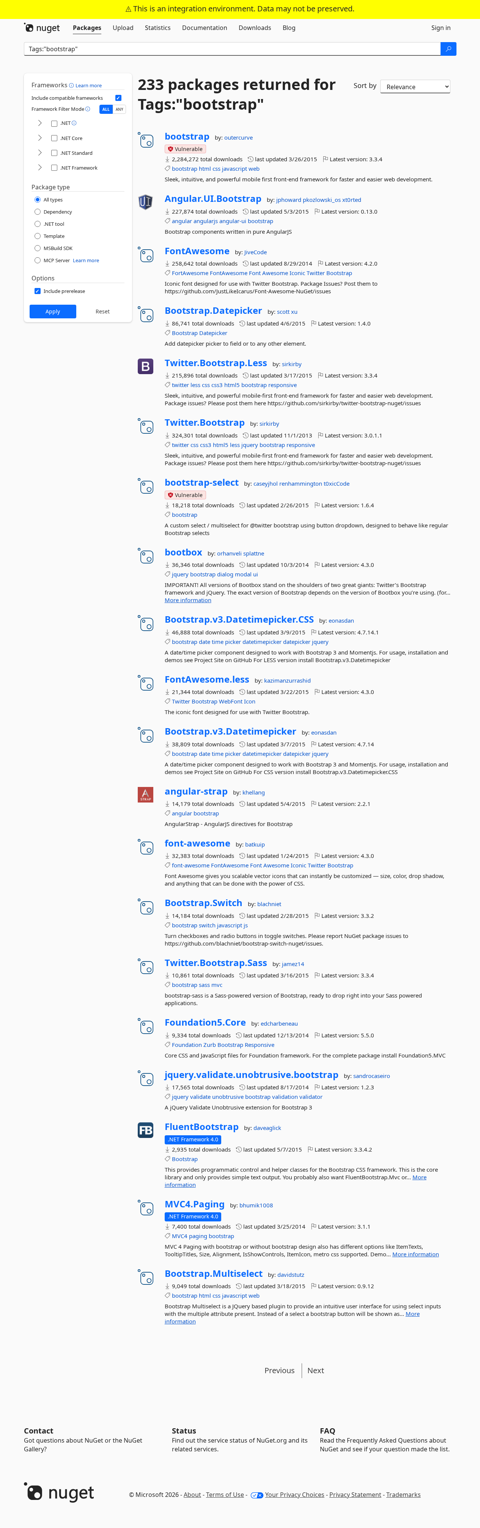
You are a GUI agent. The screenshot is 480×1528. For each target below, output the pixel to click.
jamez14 (293, 964)
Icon (249, 701)
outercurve (238, 137)
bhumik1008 (256, 1205)
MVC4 (179, 1236)
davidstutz (290, 1274)
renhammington (301, 483)
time (217, 641)
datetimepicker (262, 641)
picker (233, 641)
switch (207, 925)
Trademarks (403, 1494)
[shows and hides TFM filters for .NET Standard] (39, 153)
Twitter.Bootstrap (205, 422)
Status (184, 1431)
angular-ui (232, 221)
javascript (234, 168)
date (204, 641)
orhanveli (230, 553)
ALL (106, 109)
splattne (253, 553)
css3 (217, 385)
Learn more (89, 85)
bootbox (183, 552)
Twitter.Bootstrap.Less (216, 363)
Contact (39, 1431)
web (254, 168)
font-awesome (197, 843)
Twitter (316, 273)
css (216, 168)
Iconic (297, 273)
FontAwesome (197, 251)
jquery (249, 444)
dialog (225, 574)
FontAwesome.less (207, 679)
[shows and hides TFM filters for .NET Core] (39, 138)
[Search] (448, 49)
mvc (216, 984)
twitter (180, 385)
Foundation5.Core (205, 1022)
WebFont (230, 701)
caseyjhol (266, 483)
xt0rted (351, 199)
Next (315, 1370)
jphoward (289, 199)
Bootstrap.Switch (203, 903)
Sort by (365, 85)
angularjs (206, 221)
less (195, 385)
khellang (253, 792)
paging (198, 1236)
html (205, 168)
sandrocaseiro (371, 1076)
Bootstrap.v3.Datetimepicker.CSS (239, 619)
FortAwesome (190, 273)
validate (200, 1096)
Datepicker (213, 333)
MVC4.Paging (195, 1204)
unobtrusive (228, 1096)
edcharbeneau (279, 1023)
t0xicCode (336, 483)
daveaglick (267, 1127)
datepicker (296, 641)
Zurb (209, 1044)
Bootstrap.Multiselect (214, 1273)
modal (243, 574)
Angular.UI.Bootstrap (213, 198)
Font (255, 273)
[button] (72, 85)
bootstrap (187, 136)
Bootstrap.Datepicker (213, 310)
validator (311, 1096)
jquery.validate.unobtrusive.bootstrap (251, 1074)
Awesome (275, 273)
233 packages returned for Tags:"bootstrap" (237, 94)
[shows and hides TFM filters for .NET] (39, 123)
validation (285, 1096)
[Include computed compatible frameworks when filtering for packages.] (118, 98)
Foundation (187, 1044)
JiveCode (255, 252)
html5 (232, 385)
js (246, 925)
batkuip (255, 844)
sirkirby (292, 364)
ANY (119, 109)
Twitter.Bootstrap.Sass (216, 962)
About (192, 1494)
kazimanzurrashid (287, 680)
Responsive (259, 1044)
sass (204, 984)
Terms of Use (225, 1494)
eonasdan (341, 620)
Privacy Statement (355, 1494)
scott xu (287, 311)
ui (255, 574)
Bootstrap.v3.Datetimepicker (230, 731)
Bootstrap (339, 273)
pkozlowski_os (322, 199)
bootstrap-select (202, 482)
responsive (282, 385)
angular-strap (196, 791)
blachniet (269, 904)
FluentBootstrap (202, 1126)
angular (182, 221)
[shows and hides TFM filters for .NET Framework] (39, 168)
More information (188, 600)
